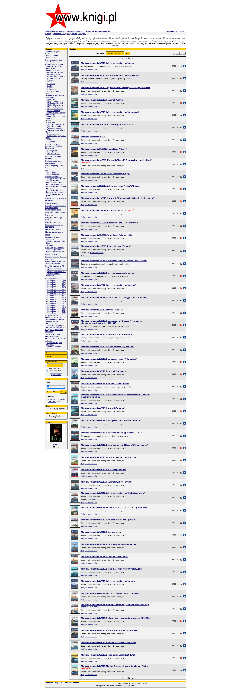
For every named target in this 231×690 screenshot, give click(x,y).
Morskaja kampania (78, 34)
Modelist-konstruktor (55, 105)
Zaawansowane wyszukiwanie (56, 374)
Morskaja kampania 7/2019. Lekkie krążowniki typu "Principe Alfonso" (112, 569)
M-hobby (50, 97)
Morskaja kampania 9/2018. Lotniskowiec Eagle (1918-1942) (108, 655)
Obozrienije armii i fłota (56, 116)
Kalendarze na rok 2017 (56, 296)
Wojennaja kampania (55, 128)
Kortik (49, 93)
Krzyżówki (49, 215)
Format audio (52, 55)
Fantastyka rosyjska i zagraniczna (53, 162)
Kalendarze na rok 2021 (56, 303)
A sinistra (56, 444)
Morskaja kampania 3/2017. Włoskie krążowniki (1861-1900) (108, 347)
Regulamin (59, 683)
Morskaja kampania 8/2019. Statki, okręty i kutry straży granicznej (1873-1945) (116, 618)
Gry (46, 170)
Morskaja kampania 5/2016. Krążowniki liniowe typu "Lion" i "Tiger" (111, 433)
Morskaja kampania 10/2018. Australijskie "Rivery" (104, 149)
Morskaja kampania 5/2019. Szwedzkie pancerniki (103, 470)
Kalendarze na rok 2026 (56, 313)
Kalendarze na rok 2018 (56, 297)
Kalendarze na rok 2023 (56, 307)
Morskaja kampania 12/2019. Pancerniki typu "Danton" (106, 246)
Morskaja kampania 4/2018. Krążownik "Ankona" (103, 408)
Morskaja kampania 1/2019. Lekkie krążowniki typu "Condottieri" (110, 112)
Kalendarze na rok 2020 (56, 301)
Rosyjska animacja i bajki (56, 179)
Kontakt (68, 683)
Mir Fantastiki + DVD (55, 103)
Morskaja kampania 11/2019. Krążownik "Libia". (102, 211)
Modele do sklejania (53, 237)
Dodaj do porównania (88, 70)
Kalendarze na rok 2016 (56, 294)
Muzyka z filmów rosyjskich (53, 275)
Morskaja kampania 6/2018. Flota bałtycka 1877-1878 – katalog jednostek (114, 507)
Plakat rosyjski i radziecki (54, 248)
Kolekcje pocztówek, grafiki (55, 212)
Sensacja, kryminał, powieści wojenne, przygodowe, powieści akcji (55, 336)
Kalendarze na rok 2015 (56, 292)
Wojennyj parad (53, 134)
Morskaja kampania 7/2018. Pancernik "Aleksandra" (104, 557)
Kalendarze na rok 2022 (56, 305)
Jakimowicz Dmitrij (55, 399)
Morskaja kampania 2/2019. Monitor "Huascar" (102, 310)
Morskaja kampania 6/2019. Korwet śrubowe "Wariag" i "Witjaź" (109, 520)
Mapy (47, 235)
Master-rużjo (52, 99)
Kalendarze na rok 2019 (56, 299)
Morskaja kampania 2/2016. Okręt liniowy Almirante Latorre (107, 273)
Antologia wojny (53, 70)
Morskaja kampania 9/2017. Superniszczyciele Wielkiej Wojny (108, 643)
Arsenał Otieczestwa (55, 72)
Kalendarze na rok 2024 (56, 309)
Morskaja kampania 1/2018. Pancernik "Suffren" (103, 100)
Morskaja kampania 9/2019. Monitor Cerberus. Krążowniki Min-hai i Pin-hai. (115, 666)
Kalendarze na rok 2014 (56, 290)
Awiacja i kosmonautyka (56, 76)
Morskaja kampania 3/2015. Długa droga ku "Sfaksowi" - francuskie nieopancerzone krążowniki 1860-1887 (111, 322)
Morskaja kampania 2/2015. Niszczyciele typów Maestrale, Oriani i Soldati (114, 261)
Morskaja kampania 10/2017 (93, 137)
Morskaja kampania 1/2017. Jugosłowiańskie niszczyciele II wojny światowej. (115, 88)
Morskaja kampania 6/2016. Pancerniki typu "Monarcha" (106, 482)
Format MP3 (52, 57)
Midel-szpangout (53, 101)
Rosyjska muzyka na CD (54, 266)
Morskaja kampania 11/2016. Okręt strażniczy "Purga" (105, 174)
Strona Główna (51, 31)
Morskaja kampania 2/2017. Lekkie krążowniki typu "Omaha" (108, 285)
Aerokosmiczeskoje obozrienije (54, 67)
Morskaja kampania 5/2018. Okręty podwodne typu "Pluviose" (109, 457)
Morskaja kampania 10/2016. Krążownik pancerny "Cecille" (108, 124)
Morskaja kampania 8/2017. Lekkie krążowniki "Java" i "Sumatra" (110, 593)
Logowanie (170, 31)
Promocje (71, 31)
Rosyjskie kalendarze (53, 278)
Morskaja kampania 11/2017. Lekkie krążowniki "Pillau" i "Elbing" (110, 186)
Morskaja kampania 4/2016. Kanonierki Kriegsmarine (105, 384)
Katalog (62, 31)
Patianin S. (52, 402)
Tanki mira (51, 122)
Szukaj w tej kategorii (57, 371)
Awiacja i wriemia (53, 78)
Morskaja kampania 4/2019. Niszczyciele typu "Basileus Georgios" (111, 420)
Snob (49, 120)
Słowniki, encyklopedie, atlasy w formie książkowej (56, 326)
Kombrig (50, 239)
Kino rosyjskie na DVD (53, 177)
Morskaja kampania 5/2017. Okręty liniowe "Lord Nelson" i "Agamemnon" (114, 445)
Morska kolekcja (53, 154)
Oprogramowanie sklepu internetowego (111, 686)
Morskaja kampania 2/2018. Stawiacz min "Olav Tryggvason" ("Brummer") (114, 298)
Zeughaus (51, 141)
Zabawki (48, 341)
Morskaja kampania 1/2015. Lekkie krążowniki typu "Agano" (108, 63)
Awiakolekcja (52, 150)
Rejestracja (181, 31)
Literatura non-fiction (53, 229)
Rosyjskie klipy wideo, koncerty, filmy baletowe (55, 191)
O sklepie (49, 683)
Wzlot (49, 140)
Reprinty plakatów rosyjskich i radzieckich (55, 250)
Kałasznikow (52, 89)
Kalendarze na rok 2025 (56, 311)
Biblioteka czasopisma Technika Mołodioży (53, 61)
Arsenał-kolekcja (53, 74)
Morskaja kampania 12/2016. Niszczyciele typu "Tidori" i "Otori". (110, 223)
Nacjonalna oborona (55, 109)
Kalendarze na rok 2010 (56, 284)
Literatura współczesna (54, 232)
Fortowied (51, 84)
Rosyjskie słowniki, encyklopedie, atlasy (53, 316)
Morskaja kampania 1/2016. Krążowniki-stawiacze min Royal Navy (111, 75)
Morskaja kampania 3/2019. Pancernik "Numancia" (104, 371)
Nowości (79, 31)
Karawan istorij (53, 91)
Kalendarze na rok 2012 (56, 288)
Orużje (49, 118)
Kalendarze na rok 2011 (56, 286)
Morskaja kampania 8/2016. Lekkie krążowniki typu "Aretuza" (108, 581)
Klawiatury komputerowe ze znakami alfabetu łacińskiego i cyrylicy (55, 208)
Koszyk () (89, 31)
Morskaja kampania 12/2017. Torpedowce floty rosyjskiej (106, 235)
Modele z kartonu (54, 347)
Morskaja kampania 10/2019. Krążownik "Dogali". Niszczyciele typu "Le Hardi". (117, 160)
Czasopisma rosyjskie (61, 34)
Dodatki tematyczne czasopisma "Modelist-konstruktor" (53, 146)
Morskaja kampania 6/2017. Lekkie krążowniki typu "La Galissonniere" (113, 493)
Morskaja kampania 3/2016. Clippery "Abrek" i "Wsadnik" (107, 334)
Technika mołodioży (54, 126)
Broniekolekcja (52, 152)
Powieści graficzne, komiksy (56, 257)
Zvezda (50, 245)
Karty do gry (52, 172)
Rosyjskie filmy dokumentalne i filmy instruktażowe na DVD (54, 182)
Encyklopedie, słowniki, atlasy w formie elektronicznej (55, 321)
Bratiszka (50, 80)
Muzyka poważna (54, 268)
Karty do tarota (53, 174)
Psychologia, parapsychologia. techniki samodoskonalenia (55, 261)
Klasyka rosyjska (51, 203)
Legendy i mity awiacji (55, 95)
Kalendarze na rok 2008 (56, 280)
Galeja (49, 86)
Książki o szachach (52, 222)
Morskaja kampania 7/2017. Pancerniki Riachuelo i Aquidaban (109, 544)
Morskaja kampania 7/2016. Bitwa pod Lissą (101, 532)
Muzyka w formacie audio (57, 270)
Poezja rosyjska (51, 254)
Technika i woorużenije (56, 124)
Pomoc (76, 683)
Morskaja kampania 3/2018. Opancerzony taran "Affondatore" (109, 359)
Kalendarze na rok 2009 (56, 282)
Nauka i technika (53, 111)
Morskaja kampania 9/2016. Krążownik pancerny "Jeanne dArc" (110, 630)
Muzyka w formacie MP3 (56, 272)
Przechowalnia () (102, 31)
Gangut (50, 88)
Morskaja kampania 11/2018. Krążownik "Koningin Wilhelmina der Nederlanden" (117, 198)
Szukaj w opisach (55, 368)
